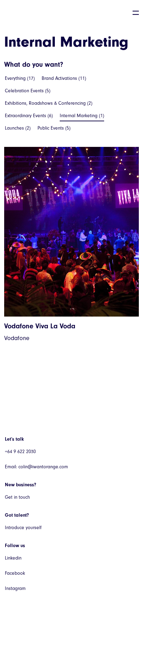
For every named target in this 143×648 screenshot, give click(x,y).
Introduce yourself (23, 527)
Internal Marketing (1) (82, 116)
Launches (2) (18, 128)
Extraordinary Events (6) (29, 116)
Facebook (15, 573)
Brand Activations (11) (64, 78)
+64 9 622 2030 (20, 451)
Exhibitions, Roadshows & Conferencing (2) (48, 103)
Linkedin (13, 558)
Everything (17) (20, 78)
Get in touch (17, 497)
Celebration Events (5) (27, 91)
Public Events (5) (53, 128)
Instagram (15, 588)
